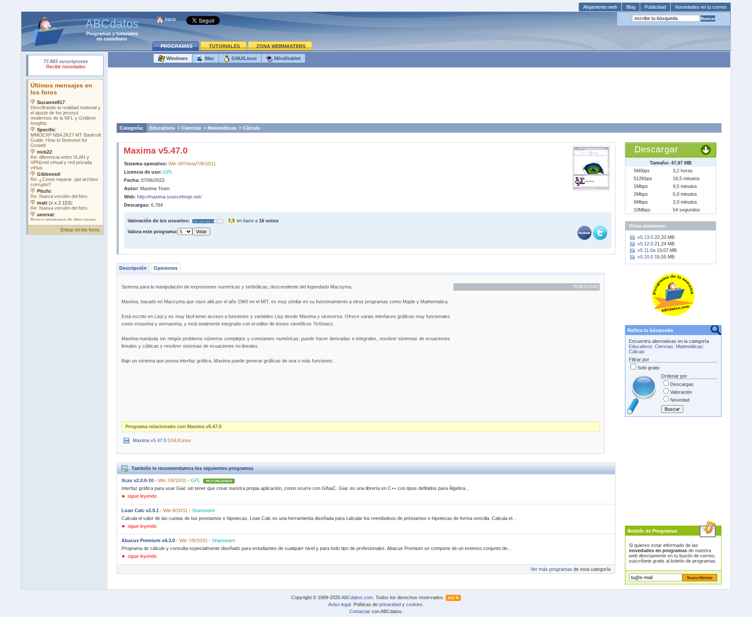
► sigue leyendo (139, 496)
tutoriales (127, 33)
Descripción (133, 268)
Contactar (359, 611)
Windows (176, 58)
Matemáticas (222, 128)
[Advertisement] (419, 97)
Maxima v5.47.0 (156, 150)
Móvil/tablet (287, 58)
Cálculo (251, 128)
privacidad (390, 604)
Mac (209, 58)
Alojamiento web (600, 7)
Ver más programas (551, 569)
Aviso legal (339, 604)
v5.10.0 (645, 256)
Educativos (162, 128)
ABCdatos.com (357, 597)
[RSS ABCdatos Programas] (453, 597)
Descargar (656, 149)
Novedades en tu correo (700, 7)
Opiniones (166, 268)
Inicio (170, 19)
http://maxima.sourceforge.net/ (169, 196)
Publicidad (655, 7)
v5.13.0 (645, 237)
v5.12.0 (645, 243)
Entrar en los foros (80, 229)
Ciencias (191, 128)
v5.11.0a (646, 250)
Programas (98, 33)
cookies (414, 604)
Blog (630, 7)
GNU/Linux (243, 58)
